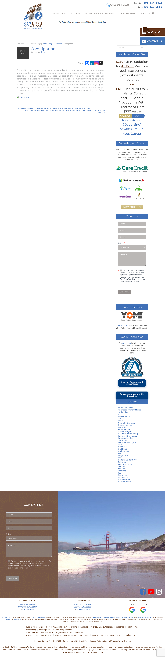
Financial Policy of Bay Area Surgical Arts (96, 626)
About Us (67, 13)
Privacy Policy (44, 629)
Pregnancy (123, 455)
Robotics (122, 462)
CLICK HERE (122, 326)
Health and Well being (128, 434)
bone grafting (128, 617)
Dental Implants (125, 425)
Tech (120, 473)
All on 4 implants (125, 408)
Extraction (122, 427)
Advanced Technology (126, 635)
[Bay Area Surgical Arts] (33, 16)
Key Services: (32, 635)
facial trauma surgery (144, 617)
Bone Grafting (83, 635)
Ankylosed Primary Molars (129, 410)
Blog (43, 52)
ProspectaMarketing (120, 641)
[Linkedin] (92, 63)
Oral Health (123, 449)
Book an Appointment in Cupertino (132, 395)
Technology (123, 475)
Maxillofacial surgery (127, 442)
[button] (153, 13)
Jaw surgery (123, 440)
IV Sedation (109, 635)
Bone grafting (124, 416)
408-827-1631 (152, 7)
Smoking (122, 471)
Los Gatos (126, 343)
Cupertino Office (46, 632)
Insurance (120, 626)
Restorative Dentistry (127, 460)
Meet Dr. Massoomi (54, 626)
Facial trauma (124, 429)
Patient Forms (132, 626)
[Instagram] (96, 63)
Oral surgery (123, 451)
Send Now (124, 292)
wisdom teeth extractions (113, 617)
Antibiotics (123, 412)
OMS (120, 445)
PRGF (120, 458)
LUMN (74, 641)
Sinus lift (122, 468)
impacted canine (125, 438)
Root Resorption (125, 464)
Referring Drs (128, 13)
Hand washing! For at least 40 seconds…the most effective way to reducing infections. (54, 108)
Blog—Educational (55, 44)
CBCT (120, 421)
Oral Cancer (123, 447)
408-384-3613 (152, 2)
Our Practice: (31, 626)
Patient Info (111, 13)
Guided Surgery (125, 432)
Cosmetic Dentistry (126, 423)
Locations (144, 13)
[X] (101, 63)
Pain (120, 453)
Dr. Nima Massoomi (38, 617)
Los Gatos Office (61, 632)
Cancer (121, 418)
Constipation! (44, 48)
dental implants (97, 617)
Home (56, 13)
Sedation (122, 466)
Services (78, 13)
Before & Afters (94, 13)
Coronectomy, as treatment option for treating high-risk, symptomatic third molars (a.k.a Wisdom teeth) (63, 111)
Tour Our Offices (76, 632)
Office (121, 243)
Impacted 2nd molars (127, 436)
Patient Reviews (70, 626)
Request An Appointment (63, 629)
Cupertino (6, 617)
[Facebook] (87, 63)
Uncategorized (124, 479)
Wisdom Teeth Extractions (65, 635)
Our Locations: (32, 632)
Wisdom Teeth (124, 482)
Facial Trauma (97, 635)
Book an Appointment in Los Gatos (132, 383)
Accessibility (31, 629)
